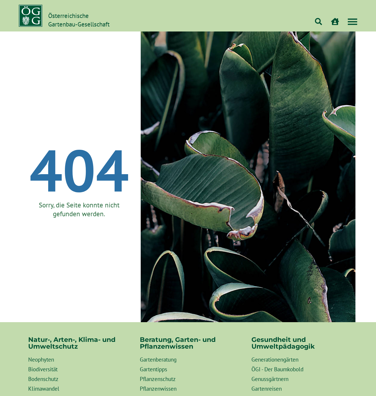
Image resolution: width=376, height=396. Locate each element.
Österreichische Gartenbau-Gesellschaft (79, 20)
